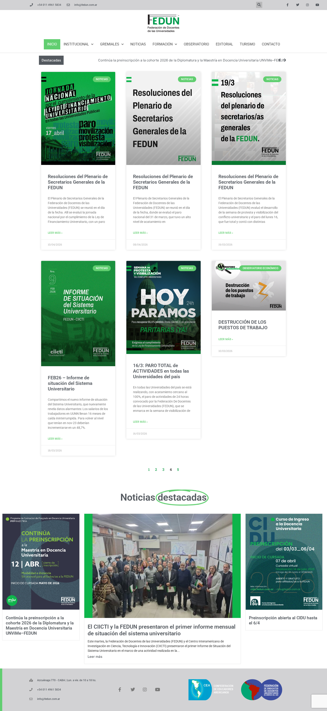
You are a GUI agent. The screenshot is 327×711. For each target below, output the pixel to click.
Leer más (95, 656)
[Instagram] (308, 5)
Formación (163, 44)
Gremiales (109, 44)
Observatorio (196, 44)
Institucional (76, 44)
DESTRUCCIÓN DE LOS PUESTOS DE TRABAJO (242, 324)
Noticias (138, 44)
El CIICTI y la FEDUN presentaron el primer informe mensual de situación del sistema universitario (162, 630)
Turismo (247, 44)
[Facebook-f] (288, 5)
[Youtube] (318, 5)
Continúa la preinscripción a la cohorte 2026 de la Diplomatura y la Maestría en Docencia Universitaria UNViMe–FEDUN (191, 60)
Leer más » (55, 232)
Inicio (52, 44)
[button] (259, 5)
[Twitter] (298, 5)
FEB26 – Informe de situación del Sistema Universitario (70, 383)
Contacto (271, 44)
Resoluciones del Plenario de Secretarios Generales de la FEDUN (78, 182)
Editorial (224, 44)
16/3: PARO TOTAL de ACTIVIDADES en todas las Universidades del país (161, 371)
